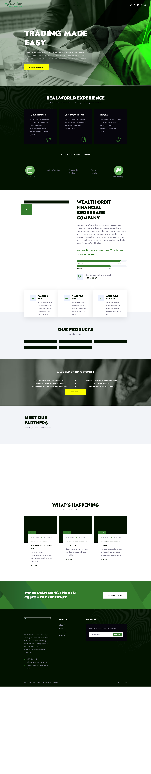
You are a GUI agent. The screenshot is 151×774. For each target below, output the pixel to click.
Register (117, 634)
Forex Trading (38, 114)
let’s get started (115, 595)
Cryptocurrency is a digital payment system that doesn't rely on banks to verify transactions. (75, 123)
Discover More (75, 392)
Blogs (65, 5)
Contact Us (77, 5)
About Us (42, 5)
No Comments (47, 538)
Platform (54, 5)
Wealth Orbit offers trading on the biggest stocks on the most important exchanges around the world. (110, 125)
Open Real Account (36, 67)
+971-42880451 (91, 278)
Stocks (104, 114)
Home (31, 5)
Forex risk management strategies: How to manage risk (41, 545)
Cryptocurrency (74, 114)
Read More (34, 565)
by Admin (35, 538)
